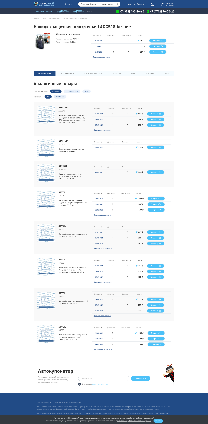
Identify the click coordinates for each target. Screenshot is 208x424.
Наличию (55, 91)
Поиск (117, 4)
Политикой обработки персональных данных (134, 421)
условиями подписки (100, 384)
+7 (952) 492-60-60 (132, 11)
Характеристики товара (93, 73)
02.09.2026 (99, 125)
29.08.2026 (98, 41)
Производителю (72, 91)
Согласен (158, 421)
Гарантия (150, 73)
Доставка (140, 4)
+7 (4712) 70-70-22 (161, 11)
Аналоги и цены (44, 73)
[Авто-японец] (63, 11)
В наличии (60, 97)
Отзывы (167, 73)
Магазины (131, 4)
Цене (86, 91)
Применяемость (67, 73)
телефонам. (154, 409)
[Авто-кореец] (78, 11)
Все (48, 97)
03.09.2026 (99, 199)
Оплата (133, 73)
